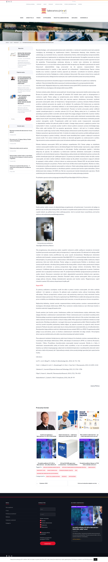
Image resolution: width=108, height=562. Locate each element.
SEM (76, 470)
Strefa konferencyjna (70, 4)
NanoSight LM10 (41, 470)
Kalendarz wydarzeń (11, 520)
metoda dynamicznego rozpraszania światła (74, 467)
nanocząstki (91, 467)
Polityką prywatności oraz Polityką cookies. (82, 559)
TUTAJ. (47, 539)
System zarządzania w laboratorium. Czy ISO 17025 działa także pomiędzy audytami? (24, 80)
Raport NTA (39, 285)
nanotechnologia (52, 470)
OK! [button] (95, 559)
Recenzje (64, 476)
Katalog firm (58, 4)
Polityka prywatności (11, 513)
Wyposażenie (72, 476)
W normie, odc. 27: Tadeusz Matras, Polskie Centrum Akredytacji (20, 140)
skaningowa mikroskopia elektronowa (47, 473)
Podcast (51, 4)
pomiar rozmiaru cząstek (66, 470)
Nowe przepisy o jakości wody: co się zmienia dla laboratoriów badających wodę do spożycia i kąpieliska (21, 157)
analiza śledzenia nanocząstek (51, 467)
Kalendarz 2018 (43, 483)
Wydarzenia (44, 525)
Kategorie (8, 523)
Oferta (80, 4)
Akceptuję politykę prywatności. (45, 533)
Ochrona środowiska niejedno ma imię (87, 483)
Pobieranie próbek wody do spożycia (19, 148)
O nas (7, 510)
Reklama (8, 517)
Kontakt (39, 4)
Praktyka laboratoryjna (53, 476)
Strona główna (30, 4)
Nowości (43, 520)
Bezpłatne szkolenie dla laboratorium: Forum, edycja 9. (24, 55)
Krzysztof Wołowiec (26, 58)
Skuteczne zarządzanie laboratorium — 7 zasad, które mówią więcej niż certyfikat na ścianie (20, 167)
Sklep (45, 4)
